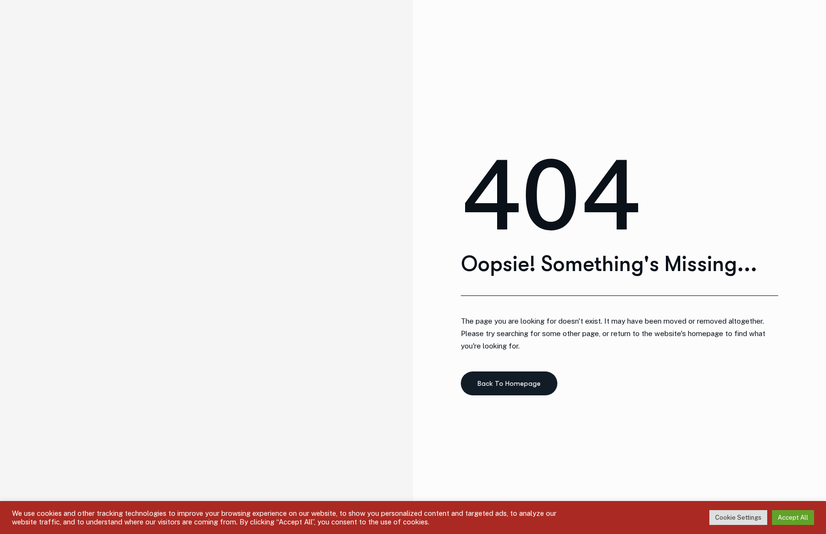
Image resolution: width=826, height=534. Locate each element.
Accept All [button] (793, 517)
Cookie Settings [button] (738, 517)
